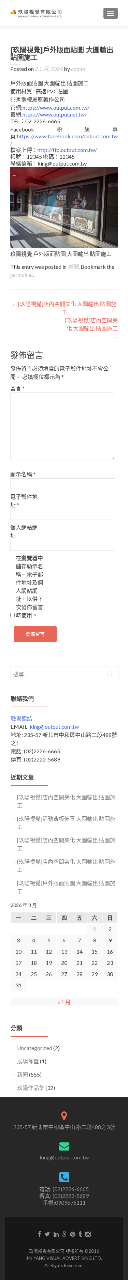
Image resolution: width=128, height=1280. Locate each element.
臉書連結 (21, 718)
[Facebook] (39, 1233)
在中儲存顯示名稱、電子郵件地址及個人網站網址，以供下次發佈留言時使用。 (29, 586)
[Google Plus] (64, 1233)
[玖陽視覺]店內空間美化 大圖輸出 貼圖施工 (91, 328)
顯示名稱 (22, 474)
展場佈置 (28, 1061)
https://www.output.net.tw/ (55, 114)
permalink (21, 275)
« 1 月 (64, 1002)
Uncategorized (34, 1048)
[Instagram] (87, 1233)
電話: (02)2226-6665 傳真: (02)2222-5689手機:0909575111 (64, 1196)
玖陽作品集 (30, 1087)
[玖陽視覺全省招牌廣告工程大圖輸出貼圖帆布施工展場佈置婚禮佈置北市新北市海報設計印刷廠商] (36, 13)
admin (78, 68)
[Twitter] (47, 1233)
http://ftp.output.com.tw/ (67, 149)
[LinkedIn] (56, 1233)
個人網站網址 (24, 531)
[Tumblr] (80, 1233)
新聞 (73, 266)
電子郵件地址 (24, 500)
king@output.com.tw (54, 726)
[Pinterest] (72, 1233)
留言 (17, 388)
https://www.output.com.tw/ (56, 107)
